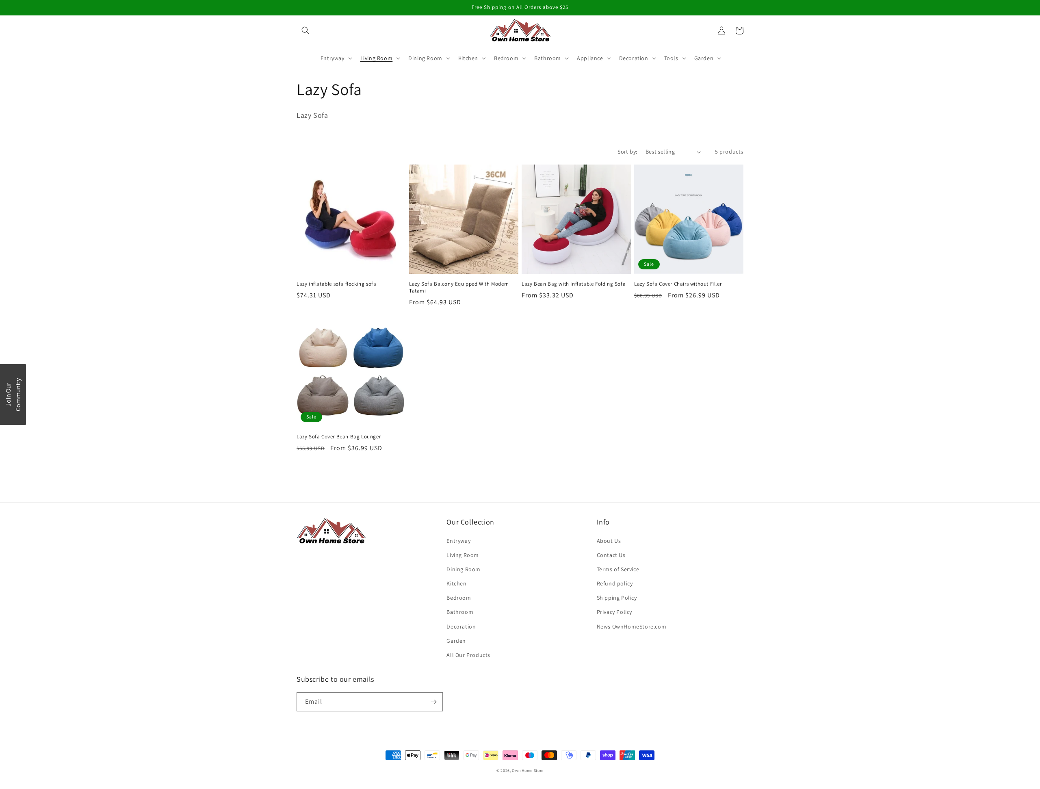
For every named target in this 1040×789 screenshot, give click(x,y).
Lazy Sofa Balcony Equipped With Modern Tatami (459, 287)
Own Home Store (528, 770)
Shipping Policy (617, 597)
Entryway (458, 540)
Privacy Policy (614, 612)
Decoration (461, 626)
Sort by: (627, 151)
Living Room (462, 555)
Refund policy (615, 583)
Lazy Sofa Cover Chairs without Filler (678, 284)
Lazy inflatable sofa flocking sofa (336, 284)
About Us (609, 540)
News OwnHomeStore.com (632, 626)
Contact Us (611, 555)
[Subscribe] (433, 701)
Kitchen (456, 583)
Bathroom (459, 612)
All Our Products (468, 655)
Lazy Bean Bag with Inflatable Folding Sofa (574, 284)
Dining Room (463, 569)
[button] (305, 30)
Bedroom (458, 597)
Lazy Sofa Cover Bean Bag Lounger (339, 437)
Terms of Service (618, 569)
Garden (456, 640)
